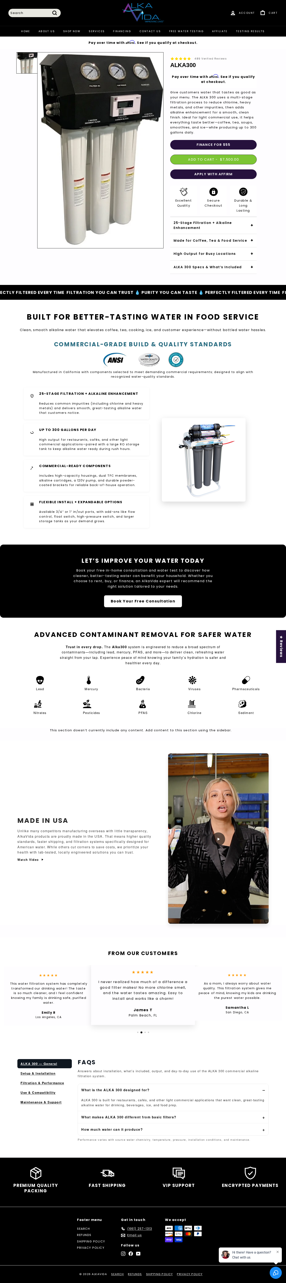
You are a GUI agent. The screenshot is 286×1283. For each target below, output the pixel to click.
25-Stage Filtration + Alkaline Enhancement (203, 225)
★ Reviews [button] (281, 647)
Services (97, 31)
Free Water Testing (186, 31)
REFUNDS (84, 1235)
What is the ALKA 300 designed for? (115, 1089)
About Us (47, 31)
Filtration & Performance (42, 1083)
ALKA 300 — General (39, 1063)
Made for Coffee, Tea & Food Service (210, 240)
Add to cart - (213, 159)
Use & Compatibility (38, 1092)
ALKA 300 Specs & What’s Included (208, 267)
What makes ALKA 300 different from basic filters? (128, 1117)
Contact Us (150, 31)
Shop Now (71, 31)
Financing (122, 31)
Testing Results (250, 31)
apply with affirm (213, 174)
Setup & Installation (38, 1073)
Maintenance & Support (41, 1102)
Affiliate (220, 31)
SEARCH (83, 1229)
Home (25, 31)
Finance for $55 (214, 144)
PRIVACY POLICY (90, 1248)
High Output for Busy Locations (205, 254)
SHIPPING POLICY (91, 1241)
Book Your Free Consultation (143, 601)
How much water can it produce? (112, 1129)
